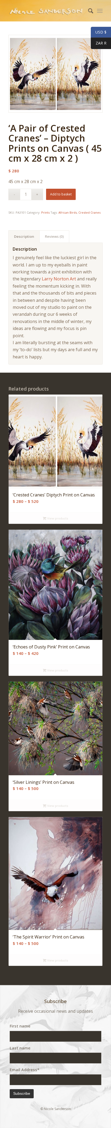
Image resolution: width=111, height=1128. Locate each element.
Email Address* (24, 1069)
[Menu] (100, 10)
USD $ (98, 32)
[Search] (88, 10)
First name (20, 1026)
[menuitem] (88, 10)
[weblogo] (46, 10)
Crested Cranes (89, 212)
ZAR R (98, 43)
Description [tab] (24, 236)
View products (57, 518)
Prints (45, 212)
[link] (59, 279)
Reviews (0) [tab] (54, 236)
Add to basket (61, 194)
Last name (20, 1048)
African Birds (67, 212)
